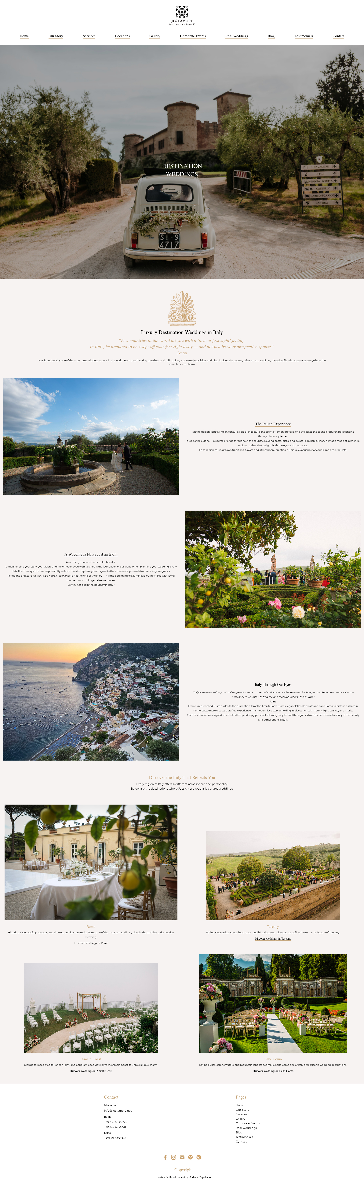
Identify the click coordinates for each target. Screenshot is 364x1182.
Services (89, 35)
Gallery (154, 35)
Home (24, 35)
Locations (122, 35)
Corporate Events (193, 35)
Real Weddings (236, 35)
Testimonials (304, 35)
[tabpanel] (182, 162)
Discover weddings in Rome (91, 943)
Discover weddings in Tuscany (273, 938)
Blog (271, 35)
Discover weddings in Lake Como (273, 1071)
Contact (338, 35)
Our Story (56, 35)
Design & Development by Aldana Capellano (183, 1177)
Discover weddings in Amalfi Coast (91, 1071)
